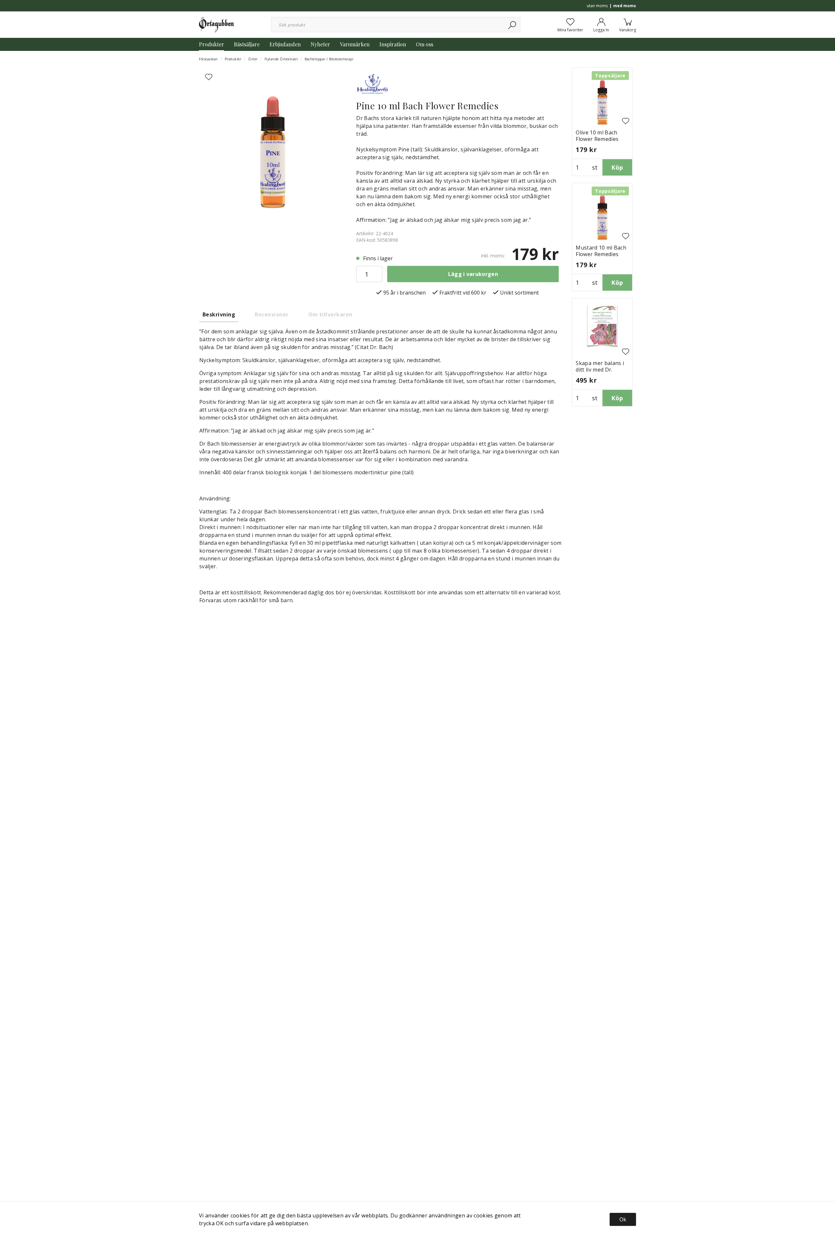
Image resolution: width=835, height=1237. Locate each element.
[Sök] (512, 24)
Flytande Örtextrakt (281, 59)
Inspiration (392, 44)
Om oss (424, 44)
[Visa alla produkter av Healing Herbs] (372, 82)
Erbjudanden (285, 44)
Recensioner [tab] (271, 314)
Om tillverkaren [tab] (330, 314)
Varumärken (355, 44)
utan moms (597, 5)
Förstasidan (208, 59)
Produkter (211, 44)
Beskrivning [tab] (219, 314)
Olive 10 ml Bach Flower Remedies (597, 136)
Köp (617, 167)
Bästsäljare (247, 44)
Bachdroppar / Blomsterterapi (329, 59)
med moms (624, 5)
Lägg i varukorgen (473, 274)
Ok (622, 1219)
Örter (253, 59)
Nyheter (320, 44)
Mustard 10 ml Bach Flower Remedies (601, 251)
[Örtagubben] (216, 24)
